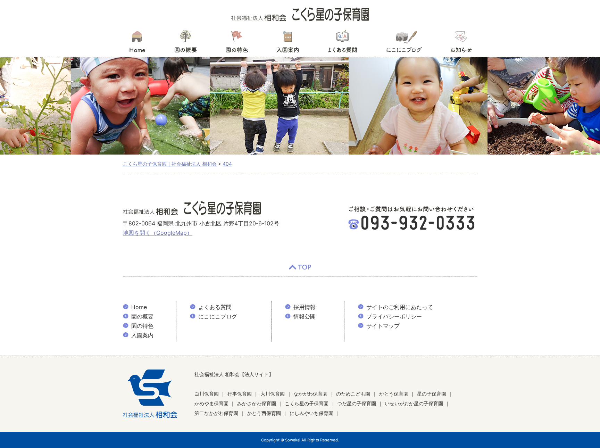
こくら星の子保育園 (306, 403)
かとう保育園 (393, 394)
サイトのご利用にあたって (399, 307)
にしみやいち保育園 (311, 413)
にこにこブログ (404, 43)
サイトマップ (383, 325)
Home (139, 307)
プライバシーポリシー (394, 316)
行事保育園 (239, 394)
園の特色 (236, 43)
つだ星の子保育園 (356, 403)
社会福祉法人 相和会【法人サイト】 (234, 374)
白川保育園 (206, 394)
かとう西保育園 (264, 413)
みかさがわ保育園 (256, 403)
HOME (137, 43)
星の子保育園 (431, 394)
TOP (300, 267)
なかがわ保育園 (310, 394)
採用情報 (304, 307)
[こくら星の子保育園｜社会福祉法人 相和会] (300, 14)
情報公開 (304, 316)
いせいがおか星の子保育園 (414, 403)
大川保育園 (272, 394)
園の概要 (185, 43)
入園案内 (287, 43)
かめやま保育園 (211, 403)
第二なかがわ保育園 (216, 413)
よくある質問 (342, 43)
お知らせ (461, 43)
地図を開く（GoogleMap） (157, 232)
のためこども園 (353, 394)
